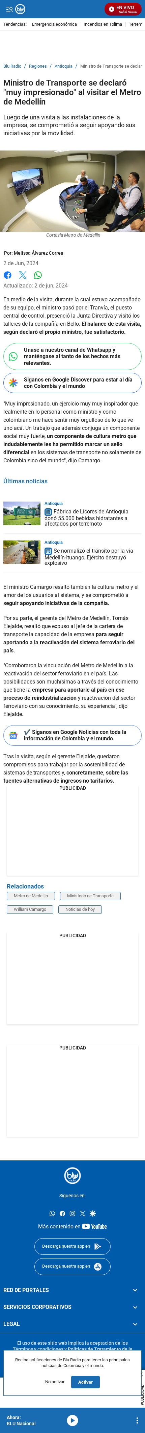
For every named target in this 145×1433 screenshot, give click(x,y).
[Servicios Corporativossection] (135, 1307)
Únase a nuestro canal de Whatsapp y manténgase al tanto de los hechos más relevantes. (72, 356)
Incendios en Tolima (103, 24)
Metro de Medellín (31, 895)
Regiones (38, 66)
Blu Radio (12, 66)
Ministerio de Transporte (90, 895)
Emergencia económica (54, 24)
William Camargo (30, 909)
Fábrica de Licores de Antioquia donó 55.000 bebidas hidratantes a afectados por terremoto (86, 518)
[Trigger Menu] (9, 9)
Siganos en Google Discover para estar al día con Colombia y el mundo (78, 382)
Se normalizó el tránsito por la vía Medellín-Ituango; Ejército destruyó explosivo (89, 557)
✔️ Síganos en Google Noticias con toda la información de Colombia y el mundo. (75, 735)
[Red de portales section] (135, 1290)
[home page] (72, 1175)
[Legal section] (135, 1324)
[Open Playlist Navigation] (137, 1420)
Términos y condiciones (38, 1348)
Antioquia (63, 66)
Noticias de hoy (80, 909)
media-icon (72, 1420)
